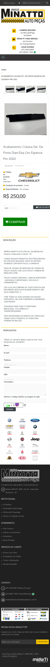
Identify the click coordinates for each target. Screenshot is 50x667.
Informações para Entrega (12, 508)
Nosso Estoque (8, 540)
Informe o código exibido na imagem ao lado (22, 397)
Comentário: (9, 382)
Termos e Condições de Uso (13, 516)
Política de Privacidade (11, 512)
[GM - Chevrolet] (29, 177)
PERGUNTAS (9, 330)
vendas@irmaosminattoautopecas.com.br (21, 600)
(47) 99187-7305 (26, 52)
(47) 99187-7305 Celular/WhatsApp (19, 594)
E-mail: (6, 353)
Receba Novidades (10, 564)
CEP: (6, 375)
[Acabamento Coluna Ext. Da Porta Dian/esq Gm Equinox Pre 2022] (10, 89)
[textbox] (35, 3)
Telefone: (7, 360)
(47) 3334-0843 (27, 50)
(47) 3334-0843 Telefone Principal (18, 588)
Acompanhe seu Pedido (12, 556)
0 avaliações (19, 166)
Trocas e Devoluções (11, 560)
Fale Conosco (8, 529)
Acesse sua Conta (10, 553)
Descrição (9, 240)
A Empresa (7, 505)
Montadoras (7, 536)
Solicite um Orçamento (11, 532)
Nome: (6, 345)
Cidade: (7, 367)
